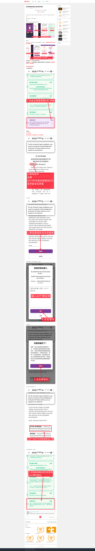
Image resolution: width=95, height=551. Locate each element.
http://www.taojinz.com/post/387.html (34, 511)
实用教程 (47, 1)
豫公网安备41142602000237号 (34, 550)
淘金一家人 (31, 512)
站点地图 (26, 549)
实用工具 (43, 1)
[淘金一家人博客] (27, 2)
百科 (35, 1)
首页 (32, 1)
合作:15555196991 (32, 549)
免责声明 (29, 549)
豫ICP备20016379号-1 (27, 550)
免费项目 (39, 1)
